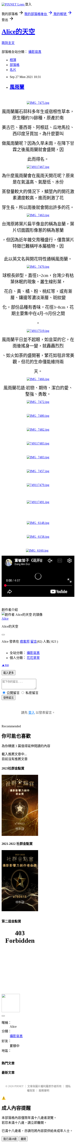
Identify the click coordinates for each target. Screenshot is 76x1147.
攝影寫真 (34, 52)
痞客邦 (25, 641)
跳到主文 (8, 43)
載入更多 (8, 672)
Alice (5, 618)
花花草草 (33, 658)
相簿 (13, 60)
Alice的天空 (18, 31)
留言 (33, 641)
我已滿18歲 (10, 1138)
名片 (13, 69)
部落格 (14, 65)
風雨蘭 (17, 87)
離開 (23, 1138)
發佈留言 (8, 697)
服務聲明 (44, 1090)
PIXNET (19, 1086)
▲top (5, 665)
